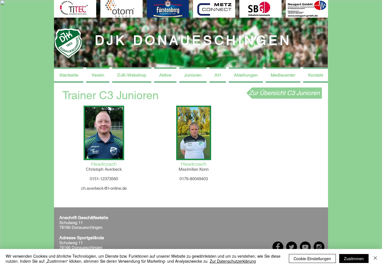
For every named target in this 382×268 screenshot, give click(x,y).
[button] (98, 75)
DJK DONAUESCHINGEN (193, 40)
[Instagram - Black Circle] (318, 246)
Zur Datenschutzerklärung (233, 261)
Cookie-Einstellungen (312, 258)
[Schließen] (375, 258)
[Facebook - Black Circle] (277, 246)
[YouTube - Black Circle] (305, 246)
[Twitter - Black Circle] (291, 246)
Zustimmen (354, 258)
